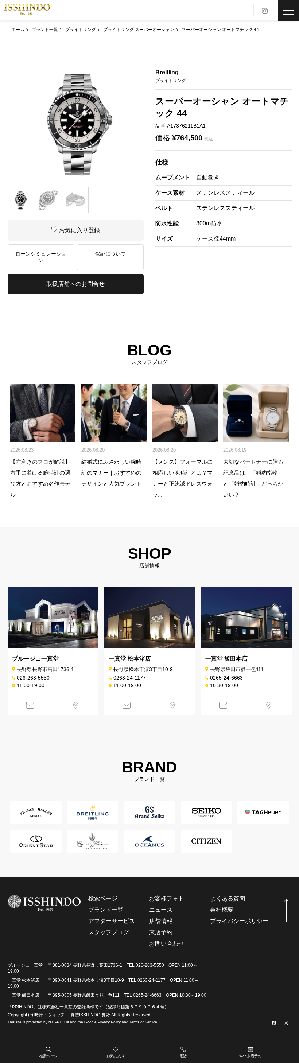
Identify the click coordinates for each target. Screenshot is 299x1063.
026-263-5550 (33, 678)
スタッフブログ (108, 932)
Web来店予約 (250, 1056)
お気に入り (115, 1056)
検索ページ (48, 1056)
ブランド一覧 (45, 29)
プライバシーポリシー (239, 921)
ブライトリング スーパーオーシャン (138, 29)
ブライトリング (80, 29)
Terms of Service (143, 1022)
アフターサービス (111, 921)
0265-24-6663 (226, 678)
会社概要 (221, 910)
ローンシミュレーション (40, 257)
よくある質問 (227, 898)
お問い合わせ (166, 944)
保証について (110, 254)
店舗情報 (160, 921)
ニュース (160, 910)
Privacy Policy (109, 1022)
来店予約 (160, 932)
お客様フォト (166, 898)
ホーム (17, 29)
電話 (183, 1056)
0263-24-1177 (129, 678)
